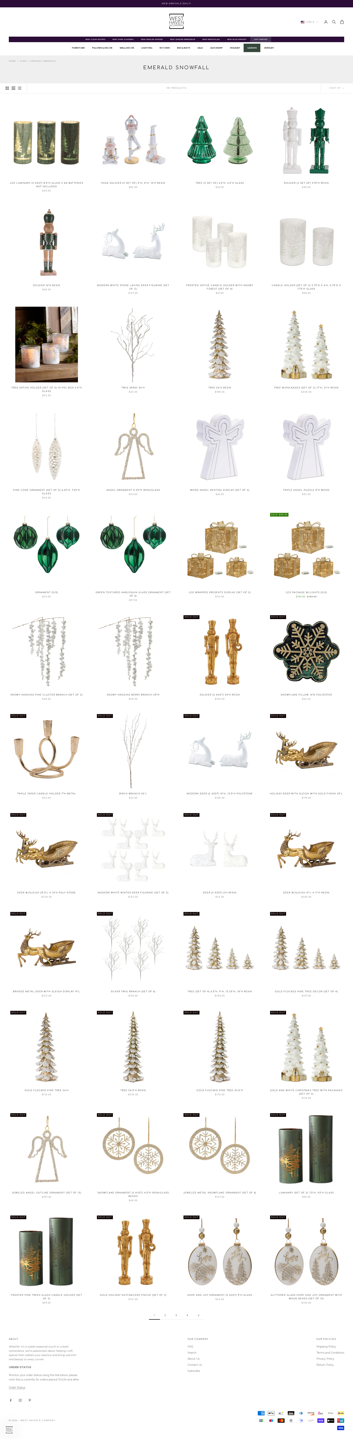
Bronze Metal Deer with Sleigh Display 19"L (46, 991)
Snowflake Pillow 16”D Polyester (306, 695)
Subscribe (194, 1371)
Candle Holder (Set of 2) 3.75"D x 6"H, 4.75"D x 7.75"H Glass (306, 287)
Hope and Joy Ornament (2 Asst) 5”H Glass (219, 1295)
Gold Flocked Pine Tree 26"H (46, 1090)
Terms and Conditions (330, 1352)
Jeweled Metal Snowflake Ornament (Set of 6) (219, 1193)
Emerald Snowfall (44, 61)
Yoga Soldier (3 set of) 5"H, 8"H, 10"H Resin (133, 183)
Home (12, 61)
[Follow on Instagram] (20, 1400)
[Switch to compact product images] (19, 88)
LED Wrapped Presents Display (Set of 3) (220, 592)
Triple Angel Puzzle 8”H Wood (306, 490)
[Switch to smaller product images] (13, 88)
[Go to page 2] (198, 1315)
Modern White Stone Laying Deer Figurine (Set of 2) (133, 287)
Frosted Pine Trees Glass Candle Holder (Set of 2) (46, 1297)
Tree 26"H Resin (219, 388)
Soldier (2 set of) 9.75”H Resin (306, 183)
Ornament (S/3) (46, 592)
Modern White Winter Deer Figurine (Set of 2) (133, 893)
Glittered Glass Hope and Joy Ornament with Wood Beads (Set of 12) (306, 1297)
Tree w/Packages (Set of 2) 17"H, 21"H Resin (306, 388)
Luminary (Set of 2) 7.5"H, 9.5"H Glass (306, 1193)
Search (192, 1352)
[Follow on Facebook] (11, 1400)
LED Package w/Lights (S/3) (306, 592)
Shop (23, 61)
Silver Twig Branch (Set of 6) (133, 991)
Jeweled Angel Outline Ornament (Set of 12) (47, 1193)
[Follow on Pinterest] (30, 1400)
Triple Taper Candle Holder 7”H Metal (46, 793)
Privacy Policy (325, 1358)
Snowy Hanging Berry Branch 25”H (133, 695)
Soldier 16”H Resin (46, 285)
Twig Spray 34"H (133, 388)
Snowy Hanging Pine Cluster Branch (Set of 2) (46, 695)
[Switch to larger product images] (7, 88)
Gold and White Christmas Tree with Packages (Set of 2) (306, 1092)
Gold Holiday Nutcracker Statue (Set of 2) (133, 1295)
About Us (193, 1358)
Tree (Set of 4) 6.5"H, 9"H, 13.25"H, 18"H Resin (220, 991)
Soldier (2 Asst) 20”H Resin (220, 695)
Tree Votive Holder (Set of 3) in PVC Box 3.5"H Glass (46, 389)
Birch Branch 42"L (133, 793)
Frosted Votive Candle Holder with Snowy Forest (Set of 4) (219, 287)
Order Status (17, 1387)
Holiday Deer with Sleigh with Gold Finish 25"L (306, 793)
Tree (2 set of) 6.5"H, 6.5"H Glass (220, 183)
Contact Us (195, 1364)
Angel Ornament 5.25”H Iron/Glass (133, 490)
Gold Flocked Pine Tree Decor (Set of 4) (306, 991)
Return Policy (325, 1364)
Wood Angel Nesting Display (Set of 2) (220, 490)
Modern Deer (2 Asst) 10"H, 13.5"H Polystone (220, 793)
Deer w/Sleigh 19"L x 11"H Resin (306, 893)
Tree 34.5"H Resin (133, 1090)
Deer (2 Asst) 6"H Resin (220, 893)
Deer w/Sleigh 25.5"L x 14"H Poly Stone (46, 893)
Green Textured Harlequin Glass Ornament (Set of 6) (133, 594)
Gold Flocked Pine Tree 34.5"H (220, 1090)
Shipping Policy (326, 1346)
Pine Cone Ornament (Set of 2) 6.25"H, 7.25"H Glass (46, 492)
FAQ (190, 1346)
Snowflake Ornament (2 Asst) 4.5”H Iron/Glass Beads (133, 1194)
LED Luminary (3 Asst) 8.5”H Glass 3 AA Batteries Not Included (46, 185)
